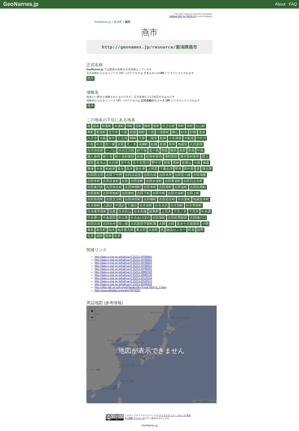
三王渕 (122, 138)
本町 (190, 126)
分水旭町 (176, 205)
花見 (90, 236)
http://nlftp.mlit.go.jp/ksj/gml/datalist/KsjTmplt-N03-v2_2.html (130, 287)
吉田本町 (93, 181)
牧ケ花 (107, 156)
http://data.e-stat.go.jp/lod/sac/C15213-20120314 (123, 278)
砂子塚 (142, 150)
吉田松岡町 (198, 187)
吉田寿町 (165, 187)
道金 (202, 132)
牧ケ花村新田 (124, 156)
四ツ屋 (110, 144)
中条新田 (109, 217)
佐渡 (133, 132)
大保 (99, 168)
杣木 (111, 229)
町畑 (191, 229)
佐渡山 (186, 162)
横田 (173, 150)
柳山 (175, 132)
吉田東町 (127, 193)
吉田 (124, 181)
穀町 (147, 126)
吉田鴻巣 (199, 175)
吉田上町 (193, 193)
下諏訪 (132, 205)
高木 (129, 168)
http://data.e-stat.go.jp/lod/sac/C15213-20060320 (123, 272)
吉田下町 (143, 193)
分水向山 (124, 211)
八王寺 (92, 138)
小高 (124, 132)
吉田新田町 (95, 199)
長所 (172, 144)
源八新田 (93, 156)
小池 (150, 132)
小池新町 (162, 132)
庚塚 (90, 168)
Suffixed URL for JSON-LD (182, 16)
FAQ (293, 4)
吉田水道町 (154, 181)
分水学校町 (194, 205)
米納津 (110, 168)
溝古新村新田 (190, 156)
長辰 (117, 236)
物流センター (176, 229)
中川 (99, 144)
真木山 (101, 162)
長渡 (163, 144)
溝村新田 (171, 156)
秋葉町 (107, 126)
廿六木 (113, 132)
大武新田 (196, 144)
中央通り (93, 217)
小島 (197, 162)
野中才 (156, 162)
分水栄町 (145, 205)
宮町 (138, 126)
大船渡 (189, 138)
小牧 (90, 144)
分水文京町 (126, 150)
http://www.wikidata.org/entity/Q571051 (117, 290)
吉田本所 (165, 175)
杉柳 (193, 132)
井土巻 (123, 217)
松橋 (154, 144)
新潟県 (118, 21)
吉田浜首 (93, 223)
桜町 (142, 132)
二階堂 (152, 138)
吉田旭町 (158, 217)
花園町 (143, 144)
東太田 (141, 229)
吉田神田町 (133, 199)
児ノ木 (131, 144)
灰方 (111, 138)
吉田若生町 (167, 199)
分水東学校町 (97, 211)
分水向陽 (140, 211)
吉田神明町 (133, 187)
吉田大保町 (176, 193)
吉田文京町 (114, 199)
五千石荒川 (141, 162)
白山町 (200, 126)
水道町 (119, 126)
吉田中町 (158, 193)
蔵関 (99, 236)
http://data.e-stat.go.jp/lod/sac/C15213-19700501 (123, 259)
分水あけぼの (140, 217)
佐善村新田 (154, 156)
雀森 (206, 162)
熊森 (164, 150)
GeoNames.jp (103, 21)
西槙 (176, 162)
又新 (142, 138)
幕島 (90, 229)
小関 (205, 223)
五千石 (125, 162)
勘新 (163, 138)
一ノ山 (111, 150)
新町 (156, 126)
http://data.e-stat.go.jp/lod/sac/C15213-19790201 (123, 269)
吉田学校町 (111, 193)
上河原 (152, 168)
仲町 (129, 126)
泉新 (182, 150)
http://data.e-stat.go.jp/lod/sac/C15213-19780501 (123, 266)
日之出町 (168, 126)
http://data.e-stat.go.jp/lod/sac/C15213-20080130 (123, 275)
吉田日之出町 (193, 181)
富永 (120, 168)
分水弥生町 (95, 150)
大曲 (102, 138)
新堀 (191, 150)
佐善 (140, 156)
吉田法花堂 (133, 175)
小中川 (201, 138)
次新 (120, 144)
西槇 (108, 236)
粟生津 (140, 168)
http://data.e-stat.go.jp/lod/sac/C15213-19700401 (123, 256)
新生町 (101, 229)
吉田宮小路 (182, 175)
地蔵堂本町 (201, 199)
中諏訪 (120, 205)
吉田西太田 (95, 175)
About (280, 4)
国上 (205, 156)
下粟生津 (166, 168)
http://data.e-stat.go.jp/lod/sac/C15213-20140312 (123, 281)
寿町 (90, 132)
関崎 (133, 138)
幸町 (181, 126)
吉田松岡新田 (177, 217)
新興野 (154, 211)
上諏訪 (107, 205)
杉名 (184, 132)
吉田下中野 (114, 175)
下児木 (194, 211)
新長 (167, 162)
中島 (200, 150)
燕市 (90, 78)
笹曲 (112, 211)
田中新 (189, 168)
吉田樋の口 (198, 217)
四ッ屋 (123, 223)
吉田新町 (93, 193)
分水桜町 (93, 205)
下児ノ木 (180, 211)
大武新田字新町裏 (143, 223)
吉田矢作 (109, 223)
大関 (162, 223)
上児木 (166, 211)
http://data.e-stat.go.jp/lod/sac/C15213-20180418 (123, 284)
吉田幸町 (149, 187)
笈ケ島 (154, 150)
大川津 (113, 162)
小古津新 (175, 138)
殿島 (96, 126)
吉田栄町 (136, 181)
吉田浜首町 (111, 181)
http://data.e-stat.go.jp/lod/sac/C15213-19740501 (123, 262)
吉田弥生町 (114, 187)
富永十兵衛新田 (188, 223)
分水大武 (161, 205)
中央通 (206, 211)
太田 (171, 223)
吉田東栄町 (173, 181)
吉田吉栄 (149, 175)
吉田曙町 (149, 199)
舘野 (200, 229)
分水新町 (184, 199)
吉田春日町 (95, 187)
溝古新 (207, 168)
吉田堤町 (180, 187)
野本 (178, 168)
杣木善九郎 (125, 229)
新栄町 (101, 132)
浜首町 (153, 229)
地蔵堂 (182, 144)
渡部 (90, 162)
